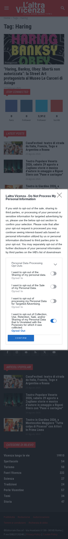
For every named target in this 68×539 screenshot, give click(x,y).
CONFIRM (21, 338)
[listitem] (34, 264)
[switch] (53, 273)
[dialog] (34, 269)
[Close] (60, 196)
